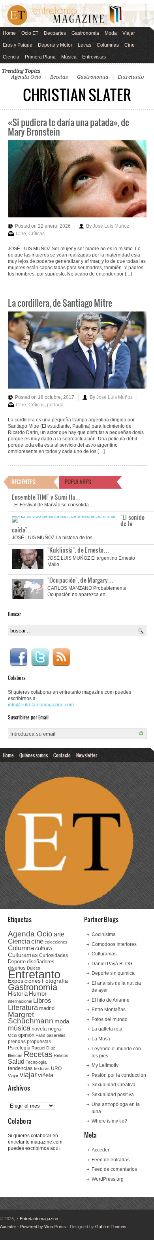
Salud (16, 1061)
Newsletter (86, 755)
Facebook (18, 657)
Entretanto (131, 77)
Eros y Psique (17, 45)
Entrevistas (94, 57)
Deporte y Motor (55, 45)
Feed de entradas (111, 1160)
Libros (42, 1000)
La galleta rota (107, 1029)
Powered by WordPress (43, 1226)
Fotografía (55, 981)
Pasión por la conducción (119, 1075)
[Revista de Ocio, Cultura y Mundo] (77, 15)
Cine (129, 45)
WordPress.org (108, 1179)
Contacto (62, 755)
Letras (84, 45)
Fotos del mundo (110, 1019)
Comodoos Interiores (114, 944)
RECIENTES (23, 482)
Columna (21, 948)
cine (37, 941)
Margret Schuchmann (30, 1017)
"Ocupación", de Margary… (80, 580)
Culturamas (23, 954)
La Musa (101, 1039)
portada (55, 405)
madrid (46, 1008)
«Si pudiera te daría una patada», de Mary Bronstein (68, 126)
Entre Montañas (109, 1009)
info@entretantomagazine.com (41, 705)
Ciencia (11, 57)
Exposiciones (24, 981)
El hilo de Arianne (111, 1000)
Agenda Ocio (26, 77)
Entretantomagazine (37, 1218)
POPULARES (78, 482)
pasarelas (56, 1035)
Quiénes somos (33, 755)
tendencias (20, 1068)
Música (69, 57)
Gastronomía (85, 33)
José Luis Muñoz (111, 226)
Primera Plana (40, 57)
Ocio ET (29, 33)
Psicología (19, 1048)
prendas (17, 1041)
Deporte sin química (113, 973)
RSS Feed (61, 657)
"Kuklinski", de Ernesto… (78, 549)
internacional (20, 1001)
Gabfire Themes (110, 1226)
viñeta (45, 1075)
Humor (38, 993)
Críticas (36, 233)
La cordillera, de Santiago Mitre (60, 302)
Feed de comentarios (114, 1169)
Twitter (39, 657)
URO (56, 1068)
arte (59, 934)
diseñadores (40, 961)
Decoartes (55, 33)
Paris (40, 1035)
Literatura (23, 1007)
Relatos (61, 1055)
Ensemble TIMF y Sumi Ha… (46, 497)
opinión (26, 1035)
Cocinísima (104, 934)
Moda (111, 33)
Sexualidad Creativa (113, 1084)
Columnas (108, 45)
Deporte (17, 961)
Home (9, 33)
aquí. (55, 1148)
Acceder (100, 1150)
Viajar (128, 33)
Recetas (59, 77)
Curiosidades (53, 955)
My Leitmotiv (105, 1065)
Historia (18, 993)
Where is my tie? (109, 1121)
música (19, 1028)
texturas (42, 1068)
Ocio (12, 1035)
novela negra (46, 1029)
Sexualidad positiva (113, 1094)
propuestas (39, 1041)
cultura (43, 948)
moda (61, 1021)
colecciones (56, 942)
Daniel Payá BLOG (112, 963)
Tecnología (36, 1062)
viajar (28, 1074)
